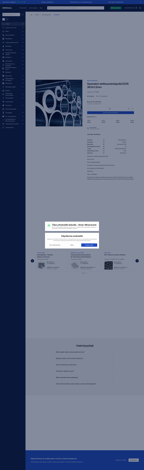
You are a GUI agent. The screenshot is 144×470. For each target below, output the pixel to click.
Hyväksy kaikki (89, 245)
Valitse (72, 245)
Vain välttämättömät (54, 245)
